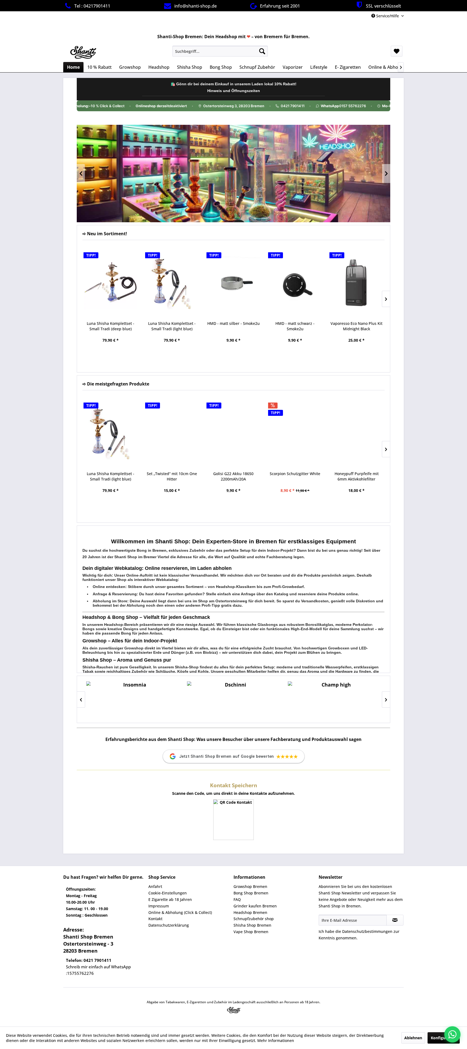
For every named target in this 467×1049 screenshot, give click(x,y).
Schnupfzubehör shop (254, 918)
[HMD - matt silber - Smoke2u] (233, 282)
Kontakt (155, 918)
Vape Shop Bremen (251, 931)
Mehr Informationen (275, 1040)
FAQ (237, 899)
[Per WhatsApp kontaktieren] (452, 1034)
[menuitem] (220, 51)
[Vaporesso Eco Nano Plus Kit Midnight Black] (356, 282)
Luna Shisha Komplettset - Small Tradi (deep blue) (110, 326)
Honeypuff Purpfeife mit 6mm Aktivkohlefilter (357, 476)
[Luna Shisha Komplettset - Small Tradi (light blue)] (172, 282)
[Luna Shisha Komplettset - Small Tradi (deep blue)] (110, 282)
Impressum (158, 906)
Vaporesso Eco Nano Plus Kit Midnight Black (356, 326)
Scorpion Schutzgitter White (295, 473)
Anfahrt (155, 886)
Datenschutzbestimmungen (367, 931)
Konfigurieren (443, 1037)
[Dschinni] (233, 699)
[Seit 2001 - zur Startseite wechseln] (83, 52)
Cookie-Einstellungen (167, 893)
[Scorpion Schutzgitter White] (295, 432)
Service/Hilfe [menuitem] (387, 15)
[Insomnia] (132, 699)
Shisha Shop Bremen (252, 925)
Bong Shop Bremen (251, 893)
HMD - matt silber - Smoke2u (233, 323)
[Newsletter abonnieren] (394, 920)
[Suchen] (262, 51)
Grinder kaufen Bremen (255, 906)
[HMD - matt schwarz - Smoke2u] (295, 282)
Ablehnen (413, 1037)
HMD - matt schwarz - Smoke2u (295, 326)
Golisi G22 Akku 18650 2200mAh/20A (233, 476)
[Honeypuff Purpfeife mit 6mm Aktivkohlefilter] (356, 432)
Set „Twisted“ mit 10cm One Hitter (172, 476)
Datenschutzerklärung (168, 925)
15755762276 (80, 973)
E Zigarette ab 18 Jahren (170, 899)
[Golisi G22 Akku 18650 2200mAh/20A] (233, 432)
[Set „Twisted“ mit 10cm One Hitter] (172, 432)
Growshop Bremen (250, 886)
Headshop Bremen (250, 912)
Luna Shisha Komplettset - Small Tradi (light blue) (172, 326)
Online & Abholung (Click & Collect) (180, 912)
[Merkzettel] (396, 51)
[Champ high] (334, 699)
